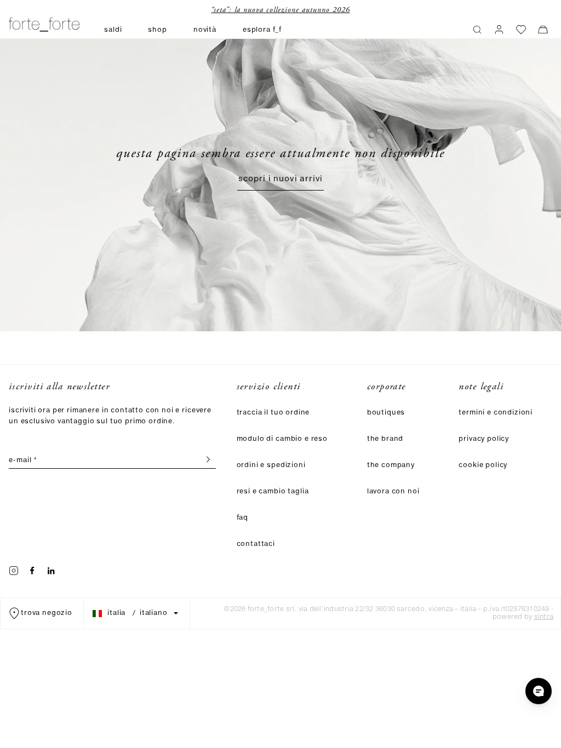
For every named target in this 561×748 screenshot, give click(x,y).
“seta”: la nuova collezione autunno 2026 (276, 10)
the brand (385, 438)
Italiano (154, 613)
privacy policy (484, 438)
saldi (113, 29)
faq (243, 517)
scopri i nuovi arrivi (280, 179)
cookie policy (483, 465)
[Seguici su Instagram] (13, 570)
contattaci (256, 544)
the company (391, 465)
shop (157, 29)
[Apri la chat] (538, 691)
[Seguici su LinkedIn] (51, 570)
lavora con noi (393, 491)
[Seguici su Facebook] (32, 570)
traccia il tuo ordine (273, 412)
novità (204, 29)
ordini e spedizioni (271, 465)
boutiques (386, 412)
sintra (543, 616)
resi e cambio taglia (273, 491)
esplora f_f (262, 29)
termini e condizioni (496, 412)
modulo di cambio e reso (282, 438)
